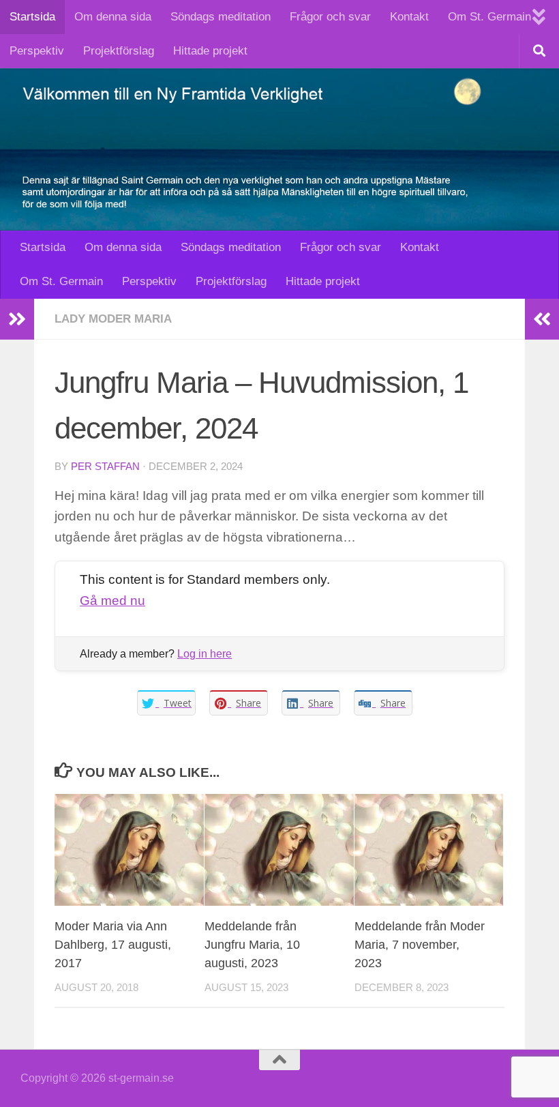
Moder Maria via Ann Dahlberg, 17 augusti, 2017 (113, 944)
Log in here (204, 654)
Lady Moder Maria (113, 318)
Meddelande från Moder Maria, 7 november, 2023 (419, 944)
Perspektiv (37, 50)
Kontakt (409, 16)
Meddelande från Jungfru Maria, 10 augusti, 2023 (252, 944)
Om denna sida (112, 16)
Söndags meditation (220, 16)
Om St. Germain (489, 16)
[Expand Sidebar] (17, 319)
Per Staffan (105, 466)
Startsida (32, 16)
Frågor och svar (330, 16)
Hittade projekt (210, 50)
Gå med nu (112, 600)
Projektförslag (118, 50)
